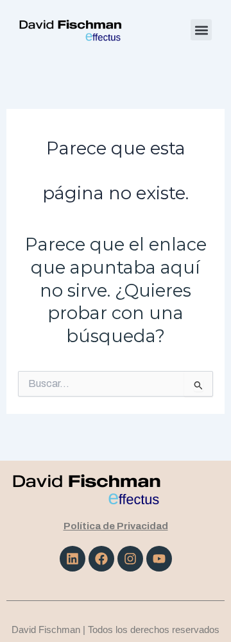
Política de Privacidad (116, 526)
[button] (201, 29)
